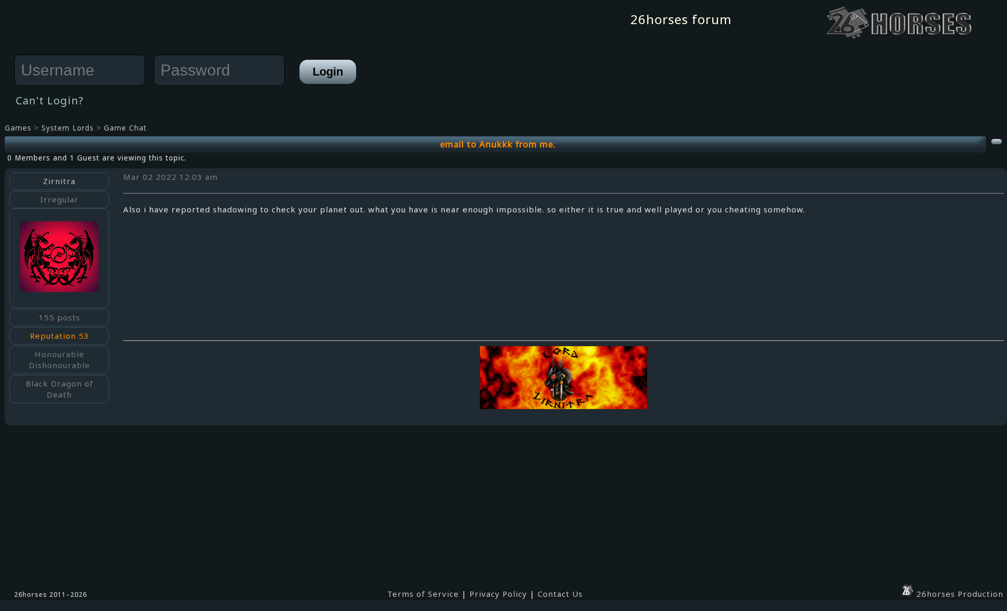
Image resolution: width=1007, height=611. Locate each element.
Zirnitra (59, 181)
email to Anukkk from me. (498, 144)
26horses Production (958, 593)
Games (18, 128)
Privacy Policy (498, 593)
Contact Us (560, 593)
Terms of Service (423, 593)
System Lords (67, 128)
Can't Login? (49, 100)
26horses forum (681, 19)
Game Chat (125, 128)
